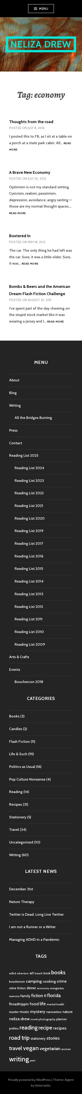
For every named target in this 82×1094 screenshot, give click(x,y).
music (24, 1012)
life (43, 1003)
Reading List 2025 (23, 455)
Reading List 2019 (29, 531)
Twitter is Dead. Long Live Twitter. (36, 914)
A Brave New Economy (29, 172)
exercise (14, 996)
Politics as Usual (22, 766)
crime (62, 981)
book (47, 973)
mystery (37, 1011)
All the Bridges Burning (33, 418)
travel (15, 1048)
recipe (45, 1028)
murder (14, 1012)
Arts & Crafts (19, 657)
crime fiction (17, 988)
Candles (15, 729)
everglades (57, 988)
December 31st (21, 889)
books (58, 972)
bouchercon (17, 981)
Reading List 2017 (29, 543)
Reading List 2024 (29, 468)
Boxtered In (20, 235)
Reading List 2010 (29, 632)
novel (34, 1019)
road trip (19, 1037)
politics (14, 1028)
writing (19, 1059)
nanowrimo (54, 1012)
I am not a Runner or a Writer (32, 927)
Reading (16, 792)
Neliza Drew (40, 44)
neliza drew (19, 1018)
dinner (31, 988)
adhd (12, 973)
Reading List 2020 (30, 518)
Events (14, 669)
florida (54, 995)
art (32, 973)
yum (32, 1060)
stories (53, 1038)
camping (34, 981)
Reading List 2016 (29, 556)
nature (67, 1012)
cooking (49, 981)
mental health (55, 1004)
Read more (17, 213)
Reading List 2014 (29, 581)
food (34, 1003)
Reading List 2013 (29, 594)
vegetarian (50, 1048)
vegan (31, 1048)
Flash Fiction (19, 741)
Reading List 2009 (30, 644)
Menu (43, 9)
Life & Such (18, 754)
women (66, 1049)
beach (39, 973)
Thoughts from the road (31, 121)
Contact (15, 443)
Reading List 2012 (29, 606)
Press (13, 430)
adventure (23, 973)
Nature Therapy (21, 902)
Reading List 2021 (29, 506)
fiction (37, 995)
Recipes (15, 804)
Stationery (17, 817)
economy (43, 988)
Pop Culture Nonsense (27, 779)
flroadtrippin (19, 1004)
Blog (13, 393)
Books (14, 716)
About (14, 380)
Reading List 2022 (29, 493)
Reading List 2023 (29, 480)
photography (46, 1019)
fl (45, 996)
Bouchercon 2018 (29, 682)
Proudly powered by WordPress (29, 1080)
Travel (14, 829)
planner (61, 1019)
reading (29, 1027)
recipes (59, 1028)
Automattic (43, 1085)
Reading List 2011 (28, 619)
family (25, 996)
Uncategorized (21, 842)
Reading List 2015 (29, 568)
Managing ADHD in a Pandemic (34, 939)
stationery (38, 1039)
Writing (15, 405)
